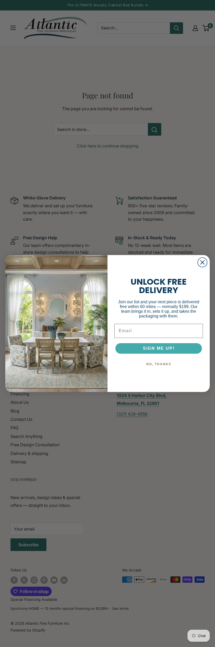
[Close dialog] (202, 262)
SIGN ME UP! (159, 348)
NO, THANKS (158, 364)
